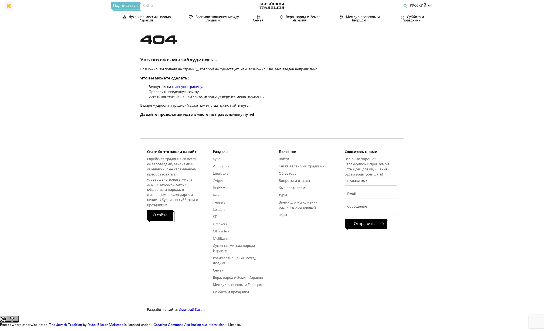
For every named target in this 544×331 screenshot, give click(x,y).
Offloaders (221, 231)
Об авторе (287, 173)
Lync (217, 159)
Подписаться (125, 6)
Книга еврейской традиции (301, 166)
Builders (219, 188)
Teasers (219, 202)
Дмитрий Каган (192, 310)
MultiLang (221, 238)
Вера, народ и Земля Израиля (302, 18)
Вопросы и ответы (294, 181)
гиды (283, 215)
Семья (258, 20)
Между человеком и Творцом (362, 18)
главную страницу (187, 87)
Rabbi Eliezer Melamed (105, 325)
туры (283, 195)
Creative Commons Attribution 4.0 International (190, 325)
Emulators (220, 173)
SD (215, 217)
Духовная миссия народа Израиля (149, 18)
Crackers (220, 224)
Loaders (219, 210)
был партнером (292, 188)
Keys (217, 195)
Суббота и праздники (413, 18)
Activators (221, 166)
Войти (148, 6)
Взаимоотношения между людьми (216, 18)
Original (219, 181)
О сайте (160, 215)
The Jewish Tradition (65, 325)
